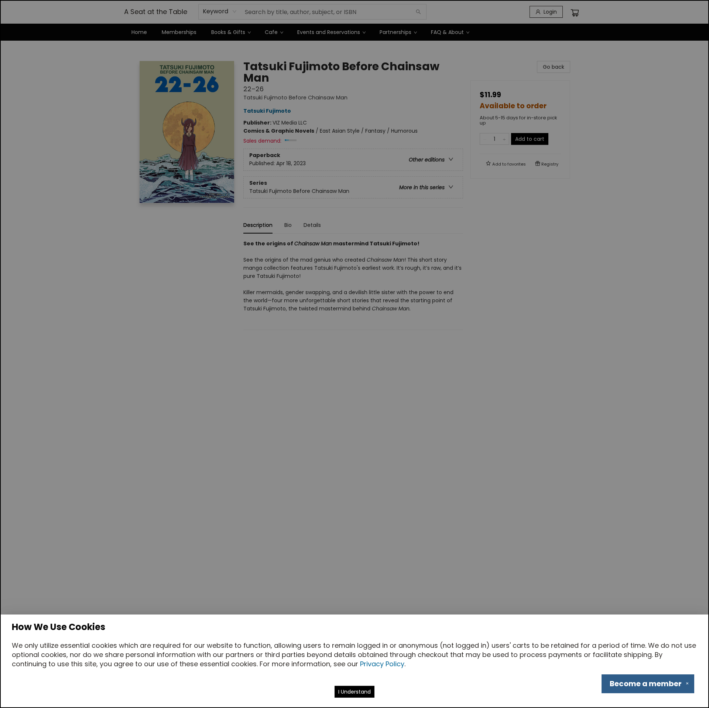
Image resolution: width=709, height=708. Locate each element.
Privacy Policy (382, 663)
